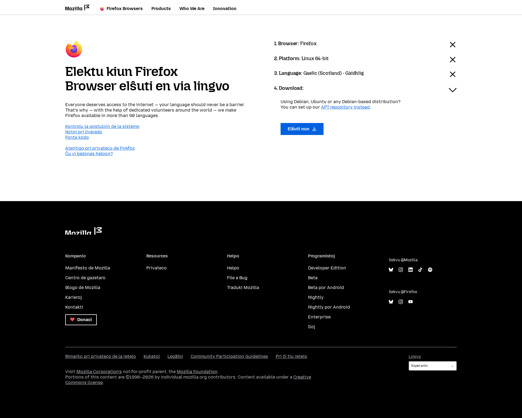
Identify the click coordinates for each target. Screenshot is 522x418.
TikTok (420, 270)
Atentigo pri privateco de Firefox (100, 148)
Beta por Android (326, 287)
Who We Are (191, 8)
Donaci (84, 319)
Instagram (401, 270)
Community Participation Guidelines (229, 356)
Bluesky (391, 270)
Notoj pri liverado (83, 131)
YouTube (410, 302)
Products (161, 8)
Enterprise (319, 316)
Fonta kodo (77, 137)
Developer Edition (327, 268)
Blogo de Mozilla (82, 287)
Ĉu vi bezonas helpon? (89, 153)
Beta (313, 277)
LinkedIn (410, 270)
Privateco (156, 268)
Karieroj (73, 297)
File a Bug (237, 277)
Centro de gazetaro (85, 277)
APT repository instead (345, 107)
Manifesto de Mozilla (87, 268)
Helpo (233, 268)
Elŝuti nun (299, 128)
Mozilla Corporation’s (99, 371)
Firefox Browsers (125, 8)
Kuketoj (152, 356)
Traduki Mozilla (243, 287)
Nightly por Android (329, 307)
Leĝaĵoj (175, 356)
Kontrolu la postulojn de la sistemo (102, 126)
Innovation (225, 8)
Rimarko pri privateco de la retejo (100, 356)
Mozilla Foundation (197, 371)
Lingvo (415, 356)
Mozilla (83, 231)
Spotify (430, 270)
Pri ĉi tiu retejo (291, 356)
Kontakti (74, 307)
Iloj (311, 326)
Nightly (316, 297)
